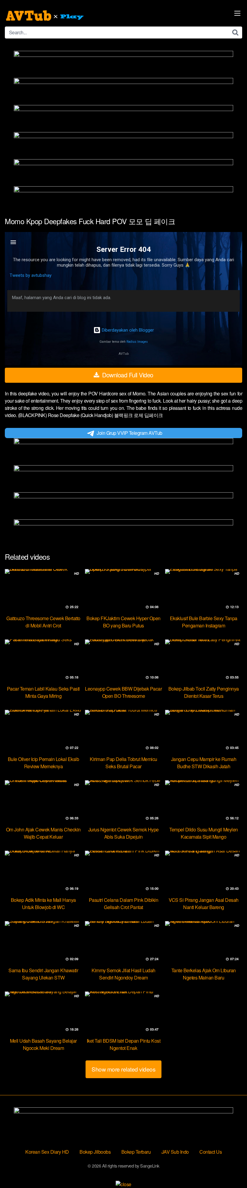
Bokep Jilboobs (95, 1151)
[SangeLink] (45, 16)
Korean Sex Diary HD (47, 1151)
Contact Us (210, 1151)
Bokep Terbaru (136, 1151)
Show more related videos (123, 1069)
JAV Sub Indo (175, 1151)
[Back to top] (230, 1169)
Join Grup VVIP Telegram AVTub (129, 432)
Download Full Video (127, 374)
